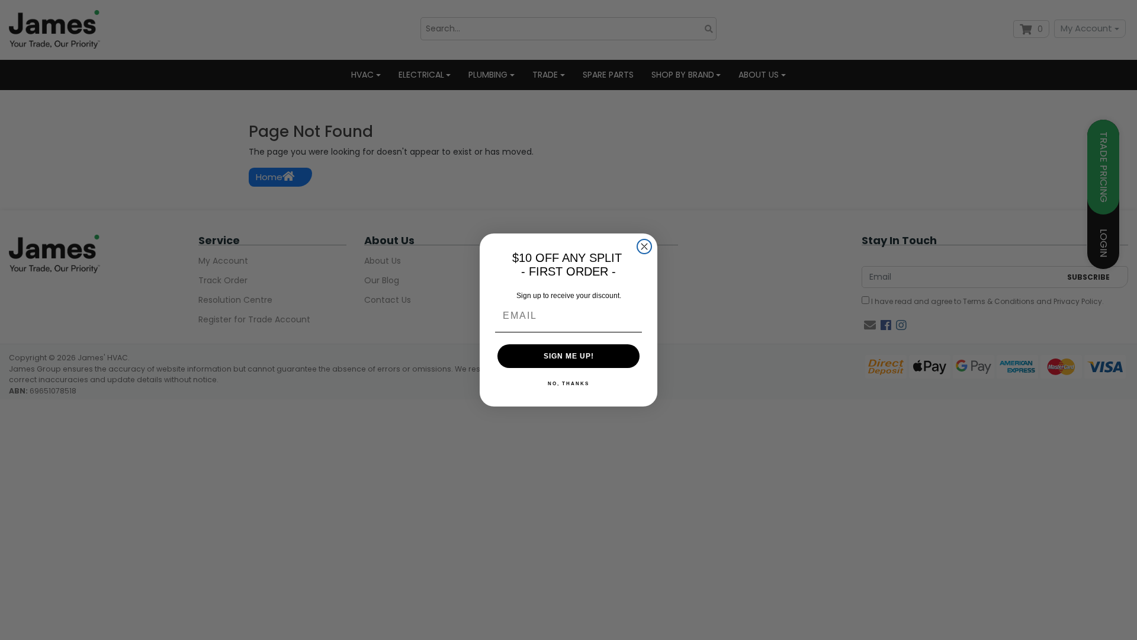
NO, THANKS (568, 383)
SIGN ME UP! (569, 356)
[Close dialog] (644, 246)
